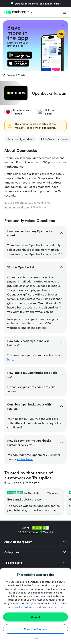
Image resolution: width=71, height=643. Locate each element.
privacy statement (52, 607)
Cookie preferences (35, 629)
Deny (36, 638)
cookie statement (25, 607)
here (10, 359)
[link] (19, 55)
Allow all (35, 617)
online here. (25, 459)
